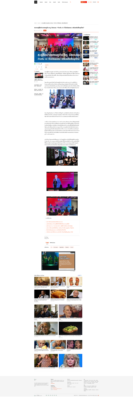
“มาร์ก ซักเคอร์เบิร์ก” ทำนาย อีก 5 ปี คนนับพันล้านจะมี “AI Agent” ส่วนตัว (94, 42)
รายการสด (68, 380)
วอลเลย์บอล (85, 387)
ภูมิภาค (98, 381)
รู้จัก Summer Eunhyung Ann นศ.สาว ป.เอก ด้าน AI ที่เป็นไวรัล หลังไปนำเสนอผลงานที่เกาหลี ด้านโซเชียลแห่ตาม (94, 82)
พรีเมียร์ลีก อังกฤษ (94, 386)
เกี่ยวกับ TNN (75, 395)
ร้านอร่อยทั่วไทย (86, 389)
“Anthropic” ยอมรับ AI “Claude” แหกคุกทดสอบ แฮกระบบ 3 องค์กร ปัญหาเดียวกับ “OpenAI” (94, 37)
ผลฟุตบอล (85, 386)
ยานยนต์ (85, 382)
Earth (96, 75)
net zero (72, 247)
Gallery (93, 383)
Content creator (69, 386)
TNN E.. (96, 65)
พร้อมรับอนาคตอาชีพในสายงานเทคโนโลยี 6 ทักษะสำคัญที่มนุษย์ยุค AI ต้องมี (59, 232)
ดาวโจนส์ (96, 382)
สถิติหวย (85, 390)
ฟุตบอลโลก (92, 387)
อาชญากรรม (92, 381)
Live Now (84, 2)
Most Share (93, 61)
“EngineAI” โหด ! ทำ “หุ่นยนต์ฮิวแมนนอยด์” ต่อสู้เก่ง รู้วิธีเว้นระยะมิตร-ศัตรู (94, 46)
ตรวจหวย (97, 389)
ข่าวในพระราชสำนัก (86, 380)
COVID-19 (85, 383)
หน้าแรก (35, 23)
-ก (36, 67)
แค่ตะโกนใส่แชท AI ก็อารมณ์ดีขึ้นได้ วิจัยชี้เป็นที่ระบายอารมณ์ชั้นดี (57, 223)
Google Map (52, 383)
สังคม (94, 380)
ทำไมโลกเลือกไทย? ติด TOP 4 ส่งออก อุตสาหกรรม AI (94, 56)
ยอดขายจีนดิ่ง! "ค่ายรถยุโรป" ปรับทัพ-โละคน (38, 85)
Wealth (39, 23)
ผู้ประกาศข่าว (77, 380)
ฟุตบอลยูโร (88, 387)
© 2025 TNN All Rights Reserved (92, 395)
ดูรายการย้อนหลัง (72, 380)
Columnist (74, 386)
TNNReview (93, 389)
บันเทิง (95, 381)
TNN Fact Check (88, 382)
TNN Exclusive (91, 380)
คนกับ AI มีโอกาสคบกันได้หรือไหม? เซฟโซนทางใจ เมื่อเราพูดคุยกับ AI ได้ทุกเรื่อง (60, 227)
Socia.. (96, 79)
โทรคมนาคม (67, 247)
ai (51, 247)
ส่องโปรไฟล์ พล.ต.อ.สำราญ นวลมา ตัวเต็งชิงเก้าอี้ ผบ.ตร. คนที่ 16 (94, 64)
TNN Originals (69, 384)
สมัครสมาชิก (94, 2)
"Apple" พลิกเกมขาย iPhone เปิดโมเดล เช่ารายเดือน (38, 80)
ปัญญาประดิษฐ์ (61, 247)
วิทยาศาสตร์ (85, 381)
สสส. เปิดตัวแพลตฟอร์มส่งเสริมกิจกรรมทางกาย (54, 221)
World (68, 383)
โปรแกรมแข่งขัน (89, 386)
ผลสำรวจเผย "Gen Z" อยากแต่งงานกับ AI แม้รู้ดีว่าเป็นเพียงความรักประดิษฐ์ (59, 225)
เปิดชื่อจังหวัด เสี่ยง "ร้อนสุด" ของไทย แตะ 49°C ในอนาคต (94, 73)
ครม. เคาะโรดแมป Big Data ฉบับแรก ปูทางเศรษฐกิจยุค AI (93, 51)
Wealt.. (96, 53)
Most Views (86, 61)
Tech (96, 39)
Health (73, 383)
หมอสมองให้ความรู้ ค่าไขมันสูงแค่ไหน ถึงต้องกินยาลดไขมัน (94, 68)
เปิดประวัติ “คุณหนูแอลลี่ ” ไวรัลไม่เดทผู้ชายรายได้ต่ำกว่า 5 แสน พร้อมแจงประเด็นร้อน (94, 77)
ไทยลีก (95, 387)
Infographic (93, 382)
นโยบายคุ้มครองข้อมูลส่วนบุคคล (83, 395)
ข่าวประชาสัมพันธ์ (89, 383)
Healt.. (96, 70)
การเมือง (97, 380)
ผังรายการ (80, 380)
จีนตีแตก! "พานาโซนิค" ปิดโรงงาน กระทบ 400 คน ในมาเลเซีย (38, 90)
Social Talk (88, 381)
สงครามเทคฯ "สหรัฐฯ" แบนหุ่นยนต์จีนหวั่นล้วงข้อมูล (38, 94)
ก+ (41, 67)
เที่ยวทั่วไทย (89, 389)
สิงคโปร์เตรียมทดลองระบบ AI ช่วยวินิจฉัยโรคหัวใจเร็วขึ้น (56, 230)
